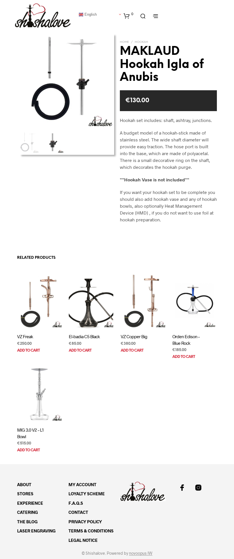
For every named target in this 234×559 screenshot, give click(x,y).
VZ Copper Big (134, 336)
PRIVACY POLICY (85, 521)
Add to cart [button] (28, 350)
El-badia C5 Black (84, 336)
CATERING (27, 512)
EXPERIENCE (30, 503)
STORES (25, 493)
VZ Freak (25, 336)
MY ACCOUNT (82, 484)
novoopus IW (140, 553)
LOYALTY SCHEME (86, 493)
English (90, 14)
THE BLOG (27, 521)
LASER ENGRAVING (36, 530)
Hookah (141, 42)
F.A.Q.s (75, 503)
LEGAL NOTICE (83, 540)
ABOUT (24, 484)
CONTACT (78, 512)
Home (124, 42)
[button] (128, 15)
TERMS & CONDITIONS (91, 530)
